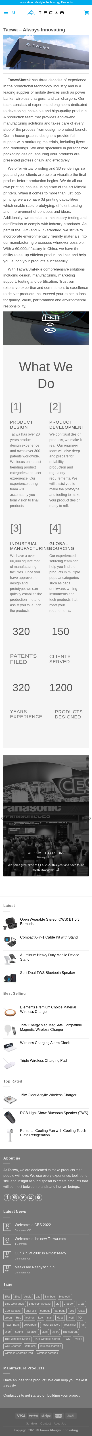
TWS (67, 1338)
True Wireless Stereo (47, 1338)
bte (57, 1303)
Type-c (78, 1338)
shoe (8, 1331)
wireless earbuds (47, 1353)
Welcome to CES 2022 (46, 853)
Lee (40, 1317)
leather (29, 1317)
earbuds (45, 1310)
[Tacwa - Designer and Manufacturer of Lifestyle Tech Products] (46, 12)
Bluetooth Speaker (40, 1303)
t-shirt (55, 1331)
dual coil (31, 1310)
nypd (71, 1317)
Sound (19, 1331)
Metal (60, 1317)
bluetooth (65, 1296)
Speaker (32, 1331)
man (49, 1317)
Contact (45, 1423)
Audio (27, 1296)
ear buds (59, 1310)
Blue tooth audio (15, 1303)
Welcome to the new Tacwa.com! (41, 1239)
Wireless (30, 1346)
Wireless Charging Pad (19, 1353)
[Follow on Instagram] (15, 1197)
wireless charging (50, 1346)
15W (7, 1296)
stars (45, 1331)
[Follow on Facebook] (7, 1197)
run (83, 1324)
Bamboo (50, 1296)
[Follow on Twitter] (23, 1197)
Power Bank (12, 1324)
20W (17, 1296)
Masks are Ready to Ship (34, 1267)
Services (32, 1423)
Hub (18, 1317)
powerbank (30, 1324)
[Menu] (6, 12)
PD (80, 1317)
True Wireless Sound (17, 1338)
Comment (21, 1243)
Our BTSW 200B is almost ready (40, 1253)
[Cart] (86, 12)
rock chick (70, 1324)
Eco (71, 1310)
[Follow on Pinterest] (38, 1197)
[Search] (13, 12)
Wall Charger (13, 1346)
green (8, 1317)
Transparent (70, 1331)
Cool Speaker (13, 1310)
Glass (81, 1310)
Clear (81, 1303)
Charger (69, 1303)
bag (38, 1296)
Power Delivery (51, 1324)
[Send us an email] (30, 1197)
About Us (60, 1423)
